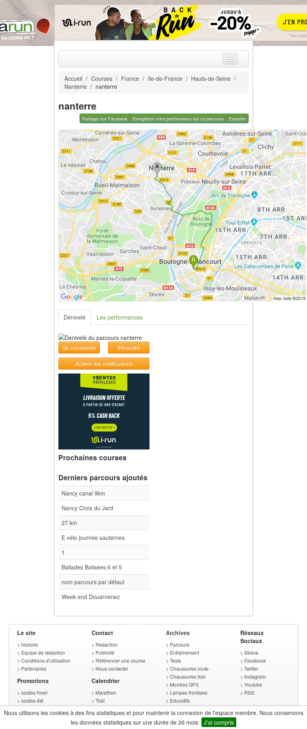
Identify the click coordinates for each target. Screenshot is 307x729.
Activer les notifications (104, 363)
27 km (69, 523)
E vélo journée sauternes (93, 537)
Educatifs (180, 700)
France (130, 78)
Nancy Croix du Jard (87, 508)
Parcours (179, 644)
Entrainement (184, 652)
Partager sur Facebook (105, 118)
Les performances (120, 317)
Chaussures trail (187, 676)
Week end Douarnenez (91, 597)
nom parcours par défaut (93, 582)
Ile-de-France (165, 78)
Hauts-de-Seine (211, 78)
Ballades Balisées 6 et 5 (92, 567)
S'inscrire (128, 348)
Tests (175, 660)
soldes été (32, 700)
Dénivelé (75, 317)
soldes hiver (34, 692)
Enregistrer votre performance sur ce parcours (178, 118)
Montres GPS (184, 684)
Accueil (73, 78)
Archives (178, 633)
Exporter (237, 118)
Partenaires (33, 668)
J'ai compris (219, 722)
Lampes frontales (188, 692)
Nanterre (75, 86)
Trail (100, 700)
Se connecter (79, 348)
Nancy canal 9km (83, 493)
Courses (101, 78)
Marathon (106, 692)
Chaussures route (189, 668)
